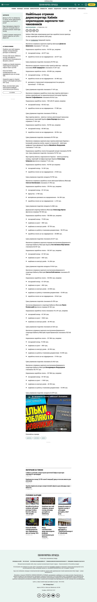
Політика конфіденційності (37, 561)
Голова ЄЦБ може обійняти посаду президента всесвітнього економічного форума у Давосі (12, 58)
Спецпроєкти (57, 8)
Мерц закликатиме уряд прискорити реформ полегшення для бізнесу (48, 532)
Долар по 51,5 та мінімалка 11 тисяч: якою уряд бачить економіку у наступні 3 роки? (12, 20)
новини (14, 8)
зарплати (36, 438)
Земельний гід (81, 8)
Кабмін (43, 438)
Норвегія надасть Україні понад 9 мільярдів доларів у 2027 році (64, 510)
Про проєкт (26, 561)
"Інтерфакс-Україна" (54, 566)
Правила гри (43, 8)
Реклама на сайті (17, 561)
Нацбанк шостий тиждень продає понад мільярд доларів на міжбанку (48, 510)
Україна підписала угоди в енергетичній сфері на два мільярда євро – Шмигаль (48, 486)
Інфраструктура (34, 8)
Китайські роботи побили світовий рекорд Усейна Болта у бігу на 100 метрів (32, 510)
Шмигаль (29, 438)
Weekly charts (72, 8)
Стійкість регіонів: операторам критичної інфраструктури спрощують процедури (45, 473)
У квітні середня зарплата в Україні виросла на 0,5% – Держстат (12, 36)
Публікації (20, 8)
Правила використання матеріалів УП (56, 561)
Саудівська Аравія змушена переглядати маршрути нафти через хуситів (12, 65)
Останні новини (8, 46)
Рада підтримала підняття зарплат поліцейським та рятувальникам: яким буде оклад (11, 28)
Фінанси (50, 8)
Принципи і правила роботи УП (76, 561)
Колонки (26, 8)
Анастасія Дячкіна (31, 27)
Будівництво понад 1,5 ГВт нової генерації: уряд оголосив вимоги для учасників (48, 480)
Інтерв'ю (64, 8)
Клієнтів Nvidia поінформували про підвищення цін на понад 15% (32, 530)
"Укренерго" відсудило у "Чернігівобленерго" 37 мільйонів (65, 530)
